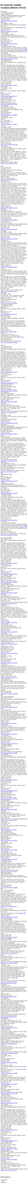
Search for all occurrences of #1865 (9, 963)
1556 (8, 421)
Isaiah (2, 1181)
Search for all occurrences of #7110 (9, 20)
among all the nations (6, 860)
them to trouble (4, 86)
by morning (3, 230)
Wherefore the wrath (8, 12)
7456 (8, 742)
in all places (4, 664)
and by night (3, 292)
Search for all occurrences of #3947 (9, 220)
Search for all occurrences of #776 (9, 412)
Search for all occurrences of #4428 (9, 481)
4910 (13, 641)
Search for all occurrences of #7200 (9, 144)
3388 (4, 465)
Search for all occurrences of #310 (9, 723)
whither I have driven (6, 872)
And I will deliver (8, 537)
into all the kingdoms (5, 583)
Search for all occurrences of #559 (9, 906)
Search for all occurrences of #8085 (9, 937)
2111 (8, 94)
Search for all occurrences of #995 (9, 331)
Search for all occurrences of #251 (9, 996)
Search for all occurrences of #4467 (9, 401)
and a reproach (4, 851)
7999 (25, 50)
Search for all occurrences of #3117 (9, 291)
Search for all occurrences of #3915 (9, 303)
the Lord (3, 907)
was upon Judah (4, 32)
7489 (8, 621)
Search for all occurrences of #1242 (9, 229)
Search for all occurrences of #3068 (9, 31)
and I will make (5, 1104)
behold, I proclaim (5, 1029)
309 (8, 722)
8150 (8, 652)
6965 (12, 668)
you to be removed (5, 1131)
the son (2, 435)
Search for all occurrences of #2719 (9, 734)
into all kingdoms (5, 392)
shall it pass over (4, 240)
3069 (24, 27)
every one (3, 964)
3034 (8, 42)
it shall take (3, 209)
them (2, 708)
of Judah (3, 482)
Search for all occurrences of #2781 (9, 631)
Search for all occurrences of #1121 (9, 461)
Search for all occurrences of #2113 (9, 96)
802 (17, 977)
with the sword (4, 724)
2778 (8, 630)
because (3, 413)
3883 (22, 295)
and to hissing (4, 116)
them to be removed (5, 373)
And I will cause (7, 346)
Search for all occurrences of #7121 (9, 953)
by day (2, 268)
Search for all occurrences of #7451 (9, 622)
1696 (8, 751)
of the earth (3, 403)
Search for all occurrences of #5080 (9, 693)
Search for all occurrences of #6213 (9, 520)
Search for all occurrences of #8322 (9, 124)
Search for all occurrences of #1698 (9, 753)
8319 (8, 123)
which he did (8, 494)
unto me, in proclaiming (6, 938)
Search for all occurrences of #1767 (9, 179)
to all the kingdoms (5, 800)
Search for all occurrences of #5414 (9, 85)
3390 (25, 49)
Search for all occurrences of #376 (9, 983)
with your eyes (4, 146)
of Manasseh (4, 424)
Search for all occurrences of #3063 (9, 43)
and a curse (3, 654)
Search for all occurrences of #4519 (9, 434)
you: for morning (5, 221)
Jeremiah (3, 1182)
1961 (8, 30)
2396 (22, 467)
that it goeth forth (5, 181)
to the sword (4, 1074)
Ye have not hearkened (6, 918)
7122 (23, 950)
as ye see (3, 125)
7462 (4, 1020)
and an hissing (4, 841)
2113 (15, 102)
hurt (5, 605)
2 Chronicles (4, 1179)
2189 (2, 92)
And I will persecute (9, 696)
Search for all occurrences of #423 (9, 829)
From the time (7, 167)
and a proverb (4, 633)
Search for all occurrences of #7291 (9, 707)
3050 (21, 27)
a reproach (6, 623)
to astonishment (5, 105)
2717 (8, 732)
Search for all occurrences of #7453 (9, 1027)
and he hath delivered (6, 59)
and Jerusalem (4, 45)
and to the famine (5, 1094)
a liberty (2, 1045)
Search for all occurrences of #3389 (9, 58)
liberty (2, 954)
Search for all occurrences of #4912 (9, 644)
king (2, 473)
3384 (21, 50)
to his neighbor (4, 1018)
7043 (8, 661)
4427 (8, 400)
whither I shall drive (5, 679)
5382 (8, 432)
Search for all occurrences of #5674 (9, 207)
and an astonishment (6, 831)
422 (8, 828)
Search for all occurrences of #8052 (9, 342)
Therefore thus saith (9, 890)
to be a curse (4, 821)
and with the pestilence (6, 745)
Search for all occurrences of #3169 (9, 471)
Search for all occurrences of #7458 (9, 743)
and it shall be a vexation (7, 304)
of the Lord (3, 22)
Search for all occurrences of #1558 (9, 423)
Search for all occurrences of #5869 (9, 163)
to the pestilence (5, 1085)
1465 (17, 863)
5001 (8, 1061)
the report (3, 333)
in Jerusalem (3, 521)
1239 (8, 228)
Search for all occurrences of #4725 (9, 677)
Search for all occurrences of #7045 (9, 662)
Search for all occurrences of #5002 (9, 1062)
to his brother (4, 984)
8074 (8, 113)
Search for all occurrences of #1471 (9, 871)
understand (6, 315)
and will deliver (5, 754)
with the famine (5, 735)
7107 (8, 19)
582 (12, 980)
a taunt (2, 645)
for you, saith (4, 1054)
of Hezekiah (3, 462)
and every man (4, 998)
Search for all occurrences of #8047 (9, 115)
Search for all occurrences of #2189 (9, 104)
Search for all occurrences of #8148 (9, 653)
